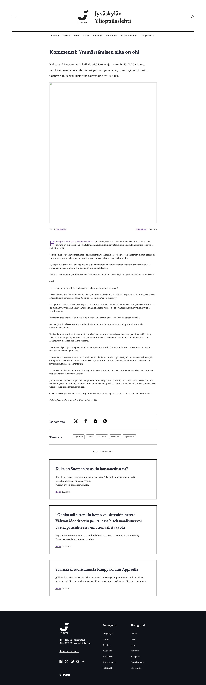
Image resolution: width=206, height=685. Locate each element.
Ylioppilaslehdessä (85, 241)
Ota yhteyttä (147, 35)
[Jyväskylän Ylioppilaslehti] (64, 632)
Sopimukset (115, 437)
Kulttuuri (98, 35)
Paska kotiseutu (129, 35)
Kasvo (86, 35)
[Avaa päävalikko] (14, 17)
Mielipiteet (111, 35)
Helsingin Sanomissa (65, 241)
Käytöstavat (79, 437)
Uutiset (66, 35)
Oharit (90, 437)
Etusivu (55, 35)
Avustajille (107, 650)
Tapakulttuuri (129, 437)
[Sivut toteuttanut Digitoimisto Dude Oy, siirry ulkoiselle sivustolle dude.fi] (64, 675)
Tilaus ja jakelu (109, 662)
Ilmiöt (76, 35)
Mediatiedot (108, 656)
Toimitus (106, 645)
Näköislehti (107, 668)
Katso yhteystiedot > (69, 651)
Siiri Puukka (102, 437)
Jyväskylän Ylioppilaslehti (112, 16)
